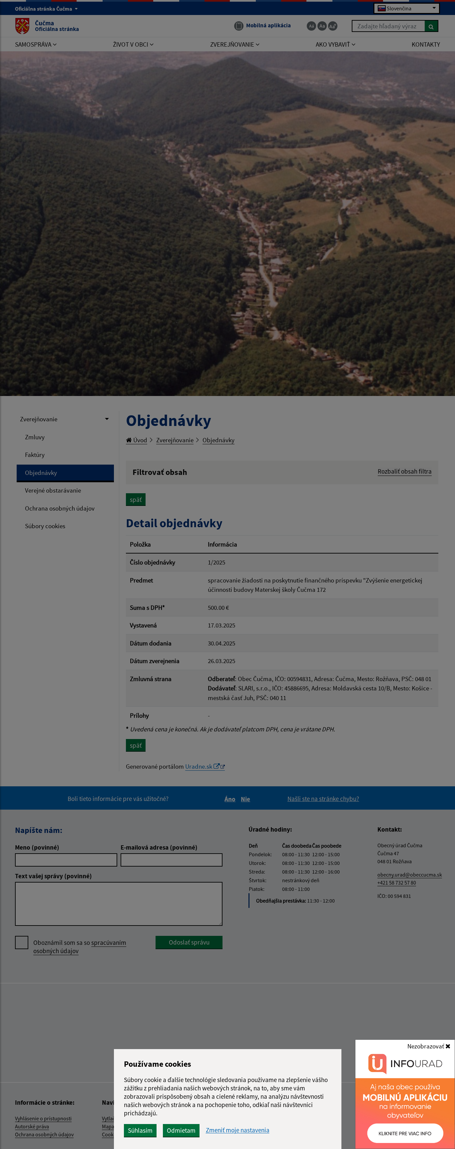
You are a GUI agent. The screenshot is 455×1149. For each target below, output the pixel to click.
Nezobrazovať (426, 1046)
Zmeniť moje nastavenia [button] (237, 1130)
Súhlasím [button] (140, 1130)
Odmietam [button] (181, 1130)
